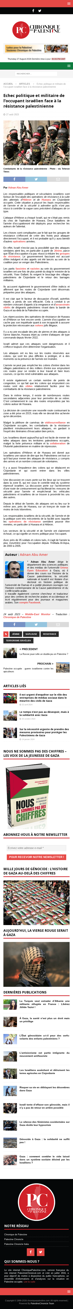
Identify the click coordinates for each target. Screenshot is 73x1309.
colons (39, 325)
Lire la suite (29, 1281)
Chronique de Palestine (17, 617)
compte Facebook (29, 602)
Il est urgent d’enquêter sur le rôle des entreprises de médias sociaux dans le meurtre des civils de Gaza (43, 697)
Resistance (49, 634)
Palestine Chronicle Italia (16, 1244)
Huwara (46, 199)
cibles (28, 386)
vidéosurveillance (55, 422)
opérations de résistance (25, 521)
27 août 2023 (12, 114)
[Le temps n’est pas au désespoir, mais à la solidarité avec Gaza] (10, 715)
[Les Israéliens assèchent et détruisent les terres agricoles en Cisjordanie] (10, 1074)
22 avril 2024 (27, 705)
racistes (35, 268)
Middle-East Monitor (37, 614)
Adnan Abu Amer (18, 187)
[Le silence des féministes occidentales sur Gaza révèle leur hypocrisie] (10, 1125)
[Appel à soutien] (36, 51)
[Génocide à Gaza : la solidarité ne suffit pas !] (10, 1143)
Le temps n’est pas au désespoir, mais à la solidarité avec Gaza (44, 713)
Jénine (58, 250)
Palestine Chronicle (13, 1239)
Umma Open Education (47, 569)
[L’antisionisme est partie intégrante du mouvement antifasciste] (10, 1056)
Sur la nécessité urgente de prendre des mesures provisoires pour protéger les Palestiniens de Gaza (44, 732)
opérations (19, 241)
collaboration (58, 443)
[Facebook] (33, 10)
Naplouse (31, 634)
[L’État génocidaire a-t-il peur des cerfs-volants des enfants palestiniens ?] (10, 1039)
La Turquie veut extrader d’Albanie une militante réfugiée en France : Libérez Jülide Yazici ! (45, 1004)
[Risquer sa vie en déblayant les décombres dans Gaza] (10, 1091)
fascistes (21, 268)
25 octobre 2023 (28, 719)
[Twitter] (40, 10)
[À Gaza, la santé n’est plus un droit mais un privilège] (10, 1022)
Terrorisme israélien (18, 640)
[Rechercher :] (36, 73)
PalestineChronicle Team (42, 1303)
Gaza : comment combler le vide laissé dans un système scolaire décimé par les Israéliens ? (45, 1159)
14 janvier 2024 (28, 739)
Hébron (27, 199)
